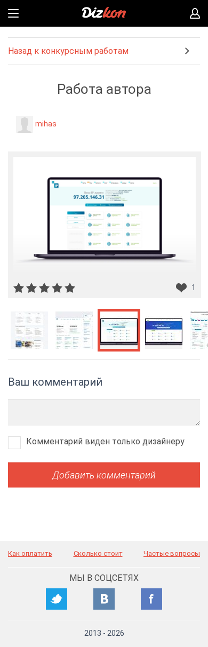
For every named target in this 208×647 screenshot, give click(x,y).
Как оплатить (30, 553)
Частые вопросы (171, 553)
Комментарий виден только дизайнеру (105, 441)
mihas (46, 123)
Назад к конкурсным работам (68, 51)
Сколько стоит (98, 553)
